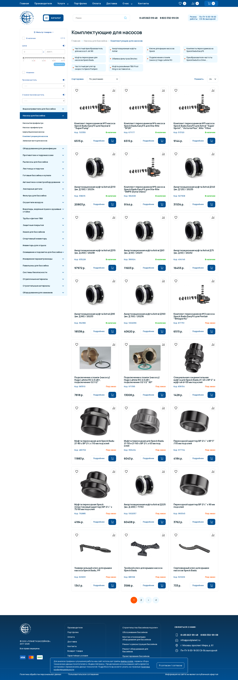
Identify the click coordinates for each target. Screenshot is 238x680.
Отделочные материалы (35, 279)
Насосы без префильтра (33, 123)
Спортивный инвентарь (35, 238)
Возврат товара (75, 651)
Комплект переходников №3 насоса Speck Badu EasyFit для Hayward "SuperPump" (94, 126)
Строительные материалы (36, 285)
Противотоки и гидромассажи (38, 155)
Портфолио (80, 3)
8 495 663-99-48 (148, 18)
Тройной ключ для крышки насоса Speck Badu (143, 569)
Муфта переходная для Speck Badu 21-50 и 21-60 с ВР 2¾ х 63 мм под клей (144, 443)
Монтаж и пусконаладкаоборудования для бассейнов (136, 638)
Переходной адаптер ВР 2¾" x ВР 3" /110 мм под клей (194, 442)
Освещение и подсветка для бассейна (42, 252)
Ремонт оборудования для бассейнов (135, 650)
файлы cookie (127, 661)
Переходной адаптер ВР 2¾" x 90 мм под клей (194, 505)
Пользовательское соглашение (83, 674)
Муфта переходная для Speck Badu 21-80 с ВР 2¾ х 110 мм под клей (94, 442)
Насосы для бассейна (34, 115)
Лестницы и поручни (33, 168)
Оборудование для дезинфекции (39, 148)
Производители (43, 3)
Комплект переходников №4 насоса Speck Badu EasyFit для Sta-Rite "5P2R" (144, 126)
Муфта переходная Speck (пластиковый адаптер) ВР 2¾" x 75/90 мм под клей (93, 507)
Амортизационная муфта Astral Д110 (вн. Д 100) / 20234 (94, 188)
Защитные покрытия (33, 225)
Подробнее (99, 140)
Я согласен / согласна (170, 665)
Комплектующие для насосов (35, 136)
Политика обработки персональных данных (40, 674)
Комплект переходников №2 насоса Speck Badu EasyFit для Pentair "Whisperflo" (194, 316)
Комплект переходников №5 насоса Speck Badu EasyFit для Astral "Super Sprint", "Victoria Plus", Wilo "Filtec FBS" (194, 126)
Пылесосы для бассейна (35, 162)
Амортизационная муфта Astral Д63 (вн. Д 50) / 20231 (144, 251)
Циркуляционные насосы (33, 132)
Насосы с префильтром (33, 127)
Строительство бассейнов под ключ (140, 627)
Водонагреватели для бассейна (39, 109)
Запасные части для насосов (35, 141)
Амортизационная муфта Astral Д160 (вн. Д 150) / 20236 (144, 315)
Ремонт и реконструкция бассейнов (139, 644)
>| (156, 599)
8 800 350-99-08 (169, 18)
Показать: (199, 79)
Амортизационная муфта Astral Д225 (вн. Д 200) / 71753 (145, 505)
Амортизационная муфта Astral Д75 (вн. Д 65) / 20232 (194, 251)
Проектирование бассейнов (135, 656)
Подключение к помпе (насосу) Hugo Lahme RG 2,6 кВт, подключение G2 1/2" (92, 380)
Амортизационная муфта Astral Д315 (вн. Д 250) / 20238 (95, 251)
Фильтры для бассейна (34, 195)
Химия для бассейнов (34, 232)
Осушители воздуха (33, 202)
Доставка (111, 3)
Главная (24, 3)
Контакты (143, 3)
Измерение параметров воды (37, 259)
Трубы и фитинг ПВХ (33, 218)
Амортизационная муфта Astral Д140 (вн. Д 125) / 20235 (194, 188)
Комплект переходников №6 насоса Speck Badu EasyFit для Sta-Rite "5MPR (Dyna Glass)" (144, 189)
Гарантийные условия (77, 655)
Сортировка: (77, 79)
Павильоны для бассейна (36, 265)
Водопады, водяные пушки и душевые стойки (42, 210)
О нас (126, 3)
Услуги (61, 3)
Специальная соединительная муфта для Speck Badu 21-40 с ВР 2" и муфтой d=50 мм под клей (194, 380)
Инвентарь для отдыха (34, 245)
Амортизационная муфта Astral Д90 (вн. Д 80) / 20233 (94, 315)
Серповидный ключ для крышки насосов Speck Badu (191, 569)
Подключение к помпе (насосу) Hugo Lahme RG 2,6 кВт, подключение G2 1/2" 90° (142, 380)
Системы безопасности (35, 272)
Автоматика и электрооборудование (41, 182)
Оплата (96, 3)
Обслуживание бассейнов (135, 632)
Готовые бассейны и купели (37, 175)
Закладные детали (32, 189)
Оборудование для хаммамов (37, 292)
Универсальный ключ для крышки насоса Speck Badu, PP (93, 569)
